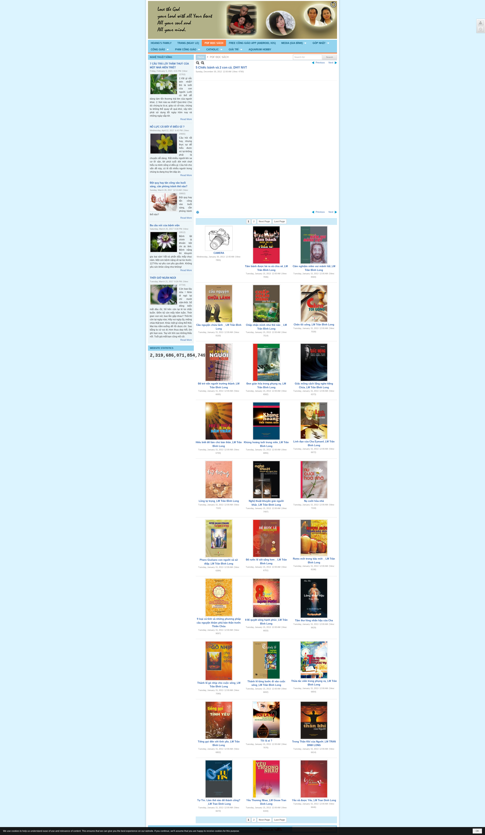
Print (197, 212)
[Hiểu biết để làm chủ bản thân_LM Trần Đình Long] (219, 421)
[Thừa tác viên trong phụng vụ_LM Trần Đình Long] (314, 660)
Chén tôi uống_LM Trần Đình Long (314, 324)
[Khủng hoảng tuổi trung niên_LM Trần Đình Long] (266, 421)
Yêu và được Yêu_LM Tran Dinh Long (314, 800)
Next (331, 62)
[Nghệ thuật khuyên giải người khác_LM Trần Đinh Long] (266, 479)
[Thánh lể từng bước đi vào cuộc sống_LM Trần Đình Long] (266, 660)
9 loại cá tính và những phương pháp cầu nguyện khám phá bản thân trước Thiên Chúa (219, 622)
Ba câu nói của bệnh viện (165, 225)
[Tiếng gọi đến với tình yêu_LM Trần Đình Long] (219, 720)
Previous (320, 62)
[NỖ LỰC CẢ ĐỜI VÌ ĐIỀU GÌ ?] (163, 144)
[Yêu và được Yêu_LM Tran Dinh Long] (314, 779)
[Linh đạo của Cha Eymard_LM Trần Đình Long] (314, 420)
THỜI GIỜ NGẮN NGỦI (163, 277)
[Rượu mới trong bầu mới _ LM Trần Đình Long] (314, 538)
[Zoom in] (198, 63)
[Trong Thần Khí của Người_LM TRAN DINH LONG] (314, 720)
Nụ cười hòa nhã (314, 501)
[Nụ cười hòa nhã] (314, 479)
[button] (294, 43)
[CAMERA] (219, 238)
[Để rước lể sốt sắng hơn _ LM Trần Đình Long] (266, 538)
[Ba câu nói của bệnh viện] (163, 242)
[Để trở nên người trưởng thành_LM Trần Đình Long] (219, 362)
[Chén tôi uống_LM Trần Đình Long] (314, 303)
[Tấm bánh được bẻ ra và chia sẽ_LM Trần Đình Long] (266, 245)
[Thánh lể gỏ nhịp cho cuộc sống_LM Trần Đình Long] (219, 661)
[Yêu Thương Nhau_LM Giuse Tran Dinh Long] (266, 779)
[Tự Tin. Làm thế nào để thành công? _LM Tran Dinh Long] (219, 779)
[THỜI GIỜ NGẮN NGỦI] (163, 295)
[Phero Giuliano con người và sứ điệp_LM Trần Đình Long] (219, 538)
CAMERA (219, 253)
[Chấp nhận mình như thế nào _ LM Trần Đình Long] (266, 303)
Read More (186, 119)
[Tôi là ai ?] (266, 720)
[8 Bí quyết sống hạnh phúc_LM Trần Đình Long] (266, 598)
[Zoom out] (203, 63)
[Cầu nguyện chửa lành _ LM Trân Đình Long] (219, 303)
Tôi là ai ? (266, 740)
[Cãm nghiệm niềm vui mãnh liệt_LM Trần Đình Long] (314, 245)
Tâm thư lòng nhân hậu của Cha (314, 620)
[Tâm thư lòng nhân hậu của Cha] (314, 598)
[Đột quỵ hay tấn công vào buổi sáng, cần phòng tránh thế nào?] (163, 202)
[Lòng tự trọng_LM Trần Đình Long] (219, 479)
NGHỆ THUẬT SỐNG (161, 57)
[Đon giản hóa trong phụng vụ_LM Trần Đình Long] (266, 362)
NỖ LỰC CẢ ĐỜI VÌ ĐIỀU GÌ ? (167, 126)
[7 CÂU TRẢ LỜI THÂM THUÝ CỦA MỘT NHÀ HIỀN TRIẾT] (163, 84)
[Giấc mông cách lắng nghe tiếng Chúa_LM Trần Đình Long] (314, 362)
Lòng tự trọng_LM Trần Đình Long (219, 501)
